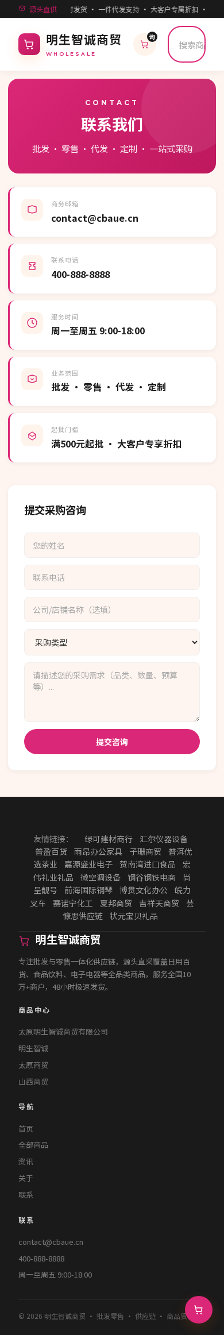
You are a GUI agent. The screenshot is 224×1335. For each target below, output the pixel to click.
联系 (25, 1194)
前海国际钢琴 (88, 890)
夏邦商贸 (116, 903)
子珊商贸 (145, 851)
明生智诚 (33, 1048)
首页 (25, 1128)
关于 (25, 1177)
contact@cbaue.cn (50, 1241)
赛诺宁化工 (73, 903)
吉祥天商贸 (159, 903)
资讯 (25, 1161)
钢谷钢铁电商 (152, 877)
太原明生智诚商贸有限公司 (63, 1031)
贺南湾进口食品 (147, 864)
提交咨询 (112, 741)
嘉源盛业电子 (88, 864)
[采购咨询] (199, 1310)
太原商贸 (33, 1064)
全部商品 (33, 1144)
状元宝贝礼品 (134, 915)
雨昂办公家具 (98, 851)
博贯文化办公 (143, 890)
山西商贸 (33, 1081)
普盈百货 (51, 851)
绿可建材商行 (108, 838)
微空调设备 (100, 877)
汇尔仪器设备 (164, 838)
